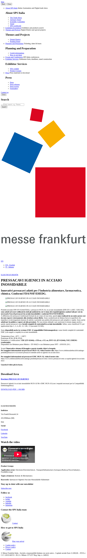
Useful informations (17, 53)
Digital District (15, 39)
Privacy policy (10, 547)
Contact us (4, 92)
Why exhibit (14, 69)
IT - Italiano (9, 267)
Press (7, 73)
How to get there (16, 55)
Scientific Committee (17, 22)
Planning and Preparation (14, 44)
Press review (14, 86)
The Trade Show (16, 18)
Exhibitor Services (12, 59)
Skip (2, 2)
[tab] (43, 379)
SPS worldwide (15, 26)
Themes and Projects (12, 30)
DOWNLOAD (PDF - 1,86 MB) (13, 389)
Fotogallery (14, 88)
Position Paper (15, 41)
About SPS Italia (11, 8)
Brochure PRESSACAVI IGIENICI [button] (15, 379)
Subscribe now (6, 488)
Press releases (15, 84)
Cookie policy (10, 545)
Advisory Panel (15, 20)
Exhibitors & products (13, 28)
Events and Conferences (14, 57)
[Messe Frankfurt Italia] (43, 217)
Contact (15, 523)
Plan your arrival (18, 541)
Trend (12, 24)
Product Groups (15, 71)
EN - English (10, 265)
